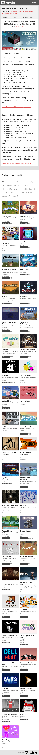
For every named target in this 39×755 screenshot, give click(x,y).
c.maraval (4, 743)
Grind (4, 582)
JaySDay (4, 613)
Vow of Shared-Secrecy (27, 349)
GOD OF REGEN (25, 269)
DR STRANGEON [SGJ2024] (25, 479)
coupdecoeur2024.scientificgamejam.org (16, 163)
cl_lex (21, 692)
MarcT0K (4, 379)
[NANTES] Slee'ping (26, 556)
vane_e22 (22, 640)
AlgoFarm (5, 688)
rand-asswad (5, 692)
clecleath (22, 534)
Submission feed (28, 17)
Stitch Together (7, 740)
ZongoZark (5, 274)
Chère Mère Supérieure (9, 714)
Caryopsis (5, 349)
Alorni (21, 457)
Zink (21, 243)
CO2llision (23, 610)
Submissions (15, 17)
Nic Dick (4, 430)
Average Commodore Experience (9, 323)
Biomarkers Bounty (26, 663)
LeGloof (4, 586)
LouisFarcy (23, 300)
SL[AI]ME (5, 375)
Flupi (3, 219)
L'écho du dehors (25, 375)
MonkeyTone (6, 216)
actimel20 (4, 509)
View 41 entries (21, 26)
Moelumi (4, 404)
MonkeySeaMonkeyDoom (27, 587)
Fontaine (23, 505)
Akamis (22, 271)
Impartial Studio (24, 483)
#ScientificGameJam (9, 13)
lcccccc (4, 668)
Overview (5, 17)
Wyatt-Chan (23, 353)
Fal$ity (4, 427)
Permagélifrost (7, 531)
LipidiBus (5, 478)
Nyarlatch (22, 560)
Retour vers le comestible (6, 242)
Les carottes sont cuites (27, 427)
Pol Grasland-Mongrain (18, 11)
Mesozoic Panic (25, 216)
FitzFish (4, 639)
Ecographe (5, 610)
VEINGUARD (24, 714)
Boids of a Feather (26, 688)
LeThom (4, 481)
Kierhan (4, 560)
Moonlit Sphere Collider (8, 353)
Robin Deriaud (6, 718)
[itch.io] (31, 752)
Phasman (22, 666)
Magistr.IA (23, 296)
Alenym (22, 509)
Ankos (21, 613)
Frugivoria (5, 296)
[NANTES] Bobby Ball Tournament (27, 453)
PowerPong (24, 242)
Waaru (22, 430)
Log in (34, 2)
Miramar (30, 11)
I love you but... (25, 401)
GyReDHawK (5, 456)
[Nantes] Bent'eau (25, 531)
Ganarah (22, 716)
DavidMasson (23, 379)
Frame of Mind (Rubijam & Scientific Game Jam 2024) (10, 507)
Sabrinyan (5, 247)
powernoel (5, 534)
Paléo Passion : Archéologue (25, 323)
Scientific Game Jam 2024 (14, 8)
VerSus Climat (6, 401)
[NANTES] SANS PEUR (9, 635)
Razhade (22, 219)
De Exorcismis (6, 556)
